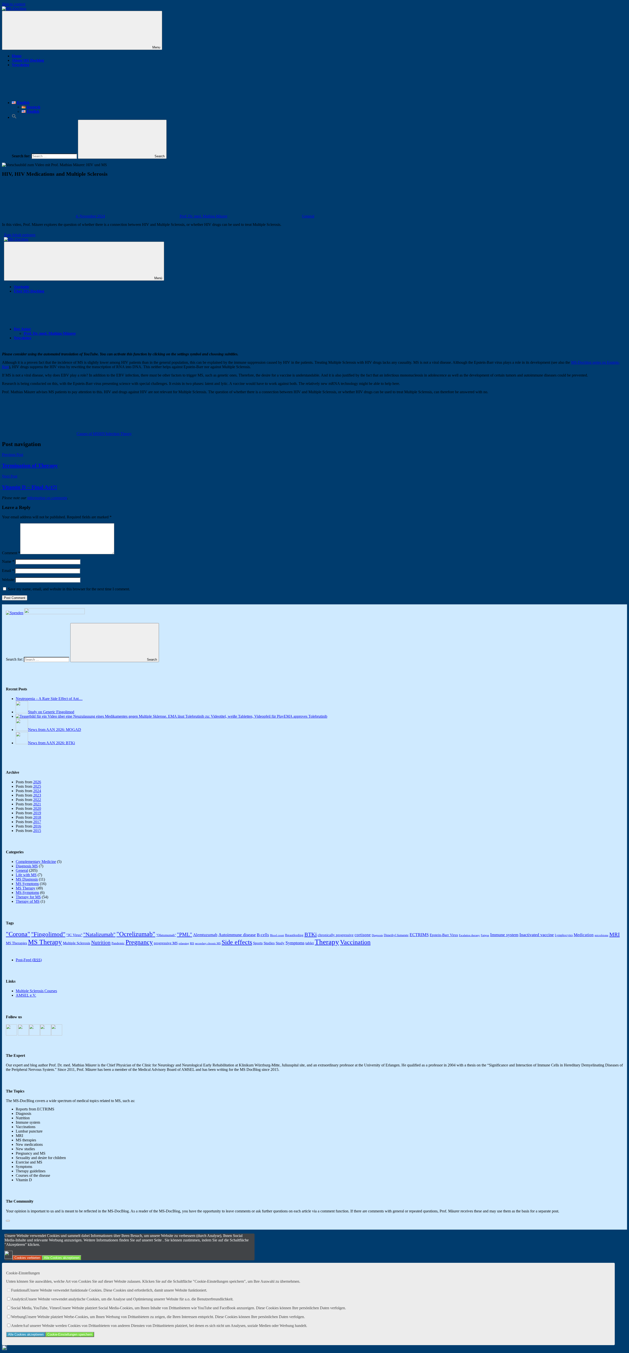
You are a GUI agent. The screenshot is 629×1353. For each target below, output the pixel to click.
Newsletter (20, 65)
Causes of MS (88, 434)
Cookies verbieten (27, 1258)
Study (280, 943)
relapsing (184, 943)
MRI (614, 934)
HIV (102, 434)
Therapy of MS (28, 901)
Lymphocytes (564, 935)
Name (8, 561)
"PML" (184, 934)
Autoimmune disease (237, 934)
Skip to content (13, 4)
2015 (37, 831)
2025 (37, 786)
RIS (192, 943)
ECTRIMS (419, 934)
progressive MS (166, 943)
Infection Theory (119, 434)
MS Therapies (16, 943)
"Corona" (18, 934)
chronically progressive (336, 935)
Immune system (504, 934)
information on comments (47, 498)
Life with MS (26, 875)
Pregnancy (139, 942)
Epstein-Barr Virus (444, 935)
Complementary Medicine (36, 861)
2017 (37, 822)
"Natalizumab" (99, 934)
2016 (37, 826)
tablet (309, 943)
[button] (14, 117)
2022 (37, 800)
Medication (584, 934)
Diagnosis (377, 935)
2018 (37, 817)
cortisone (363, 934)
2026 (37, 782)
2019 (37, 813)
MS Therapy (25, 888)
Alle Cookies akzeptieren (61, 1258)
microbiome (601, 935)
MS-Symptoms (27, 892)
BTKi (310, 934)
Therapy (327, 942)
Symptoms (295, 942)
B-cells (263, 934)
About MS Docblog (28, 60)
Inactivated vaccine (536, 934)
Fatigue (485, 935)
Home (17, 56)
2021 (37, 804)
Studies (269, 943)
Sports (258, 943)
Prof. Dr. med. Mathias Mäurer (203, 216)
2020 (37, 808)
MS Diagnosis (27, 879)
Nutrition (101, 943)
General (308, 216)
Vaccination (355, 942)
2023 (37, 795)
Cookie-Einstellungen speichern (69, 1334)
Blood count (277, 935)
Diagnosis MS (27, 866)
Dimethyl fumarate (396, 935)
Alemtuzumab (205, 934)
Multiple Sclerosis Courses (36, 991)
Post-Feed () (29, 960)
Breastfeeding (294, 935)
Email (8, 570)
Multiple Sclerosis (76, 943)
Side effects (237, 942)
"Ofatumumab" (166, 935)
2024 (37, 791)
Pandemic (118, 943)
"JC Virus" (74, 935)
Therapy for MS (28, 897)
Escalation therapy (469, 935)
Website (8, 580)
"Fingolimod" (48, 934)
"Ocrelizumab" (135, 934)
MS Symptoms (27, 884)
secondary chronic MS (208, 943)
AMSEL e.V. (26, 995)
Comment (11, 553)
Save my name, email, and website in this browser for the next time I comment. (69, 589)
